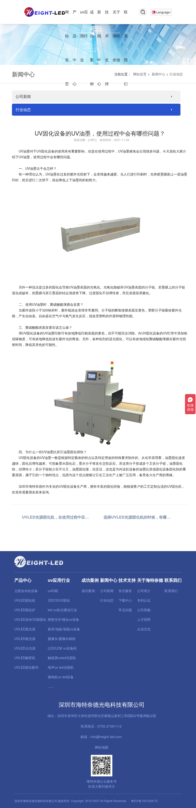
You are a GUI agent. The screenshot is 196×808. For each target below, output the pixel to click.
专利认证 (144, 600)
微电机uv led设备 (61, 676)
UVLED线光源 (24, 638)
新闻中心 (158, 74)
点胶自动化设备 (26, 590)
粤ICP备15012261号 (144, 801)
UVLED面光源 (24, 629)
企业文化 (144, 629)
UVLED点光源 (24, 648)
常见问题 (125, 609)
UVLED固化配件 (26, 667)
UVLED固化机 (24, 600)
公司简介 (144, 590)
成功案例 (88, 590)
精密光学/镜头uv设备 (63, 619)
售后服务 (125, 590)
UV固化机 (174, 486)
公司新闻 (23, 96)
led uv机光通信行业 (62, 609)
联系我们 (171, 590)
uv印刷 (53, 590)
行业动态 (176, 74)
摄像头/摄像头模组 (62, 638)
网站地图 (101, 747)
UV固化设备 (45, 151)
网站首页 (140, 74)
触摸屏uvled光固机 (62, 657)
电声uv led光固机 (61, 667)
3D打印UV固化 (59, 600)
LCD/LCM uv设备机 (62, 648)
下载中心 (125, 600)
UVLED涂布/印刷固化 (30, 619)
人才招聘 (144, 619)
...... (51, 686)
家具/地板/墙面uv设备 (64, 629)
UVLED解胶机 (24, 657)
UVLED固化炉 (24, 609)
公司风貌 (144, 609)
